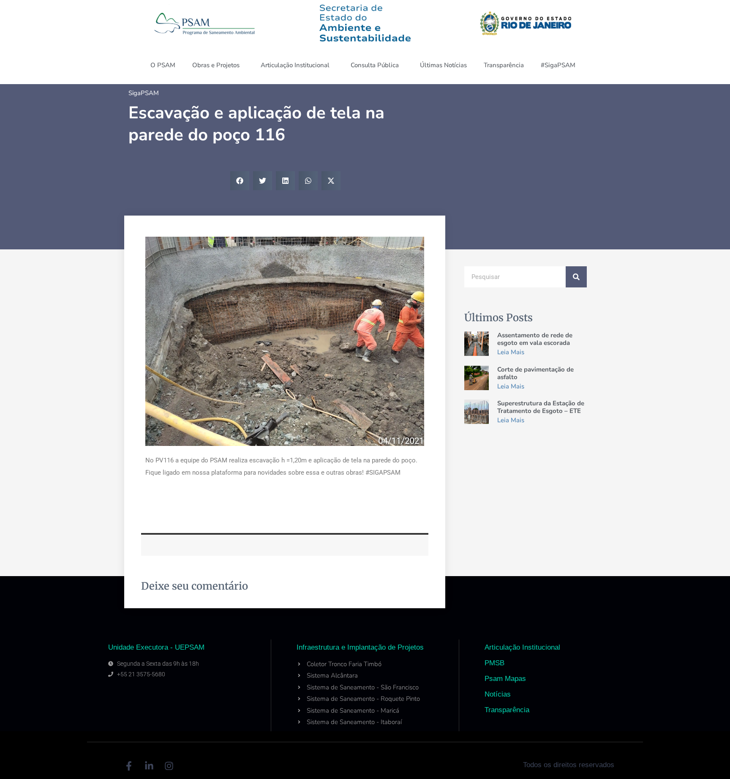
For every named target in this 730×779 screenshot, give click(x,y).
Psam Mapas (505, 679)
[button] (239, 180)
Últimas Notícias (443, 65)
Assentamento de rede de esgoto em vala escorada (534, 339)
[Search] (576, 276)
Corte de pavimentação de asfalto (535, 373)
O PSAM (162, 65)
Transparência (504, 65)
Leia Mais (510, 352)
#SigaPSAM (558, 65)
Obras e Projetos (216, 65)
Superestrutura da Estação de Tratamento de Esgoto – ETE (540, 407)
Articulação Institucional (295, 65)
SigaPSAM (143, 93)
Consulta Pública (375, 65)
